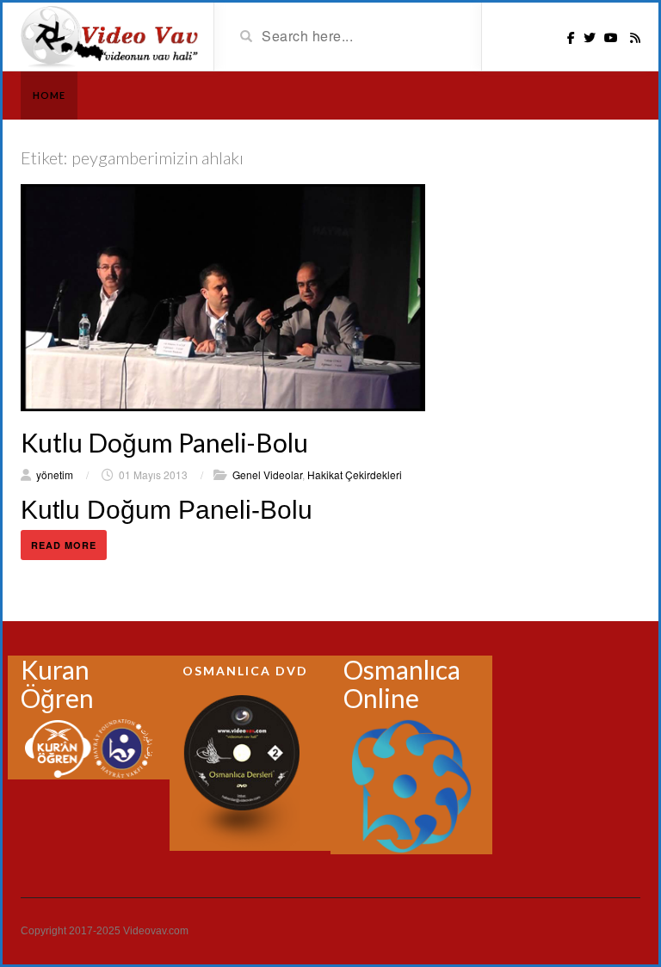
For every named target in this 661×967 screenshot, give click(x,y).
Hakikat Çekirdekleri (354, 474)
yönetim (54, 474)
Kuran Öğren (57, 683)
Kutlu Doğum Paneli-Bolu (164, 442)
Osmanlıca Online (401, 683)
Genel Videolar (267, 474)
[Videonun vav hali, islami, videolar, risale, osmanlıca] (111, 35)
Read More (63, 545)
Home (49, 95)
